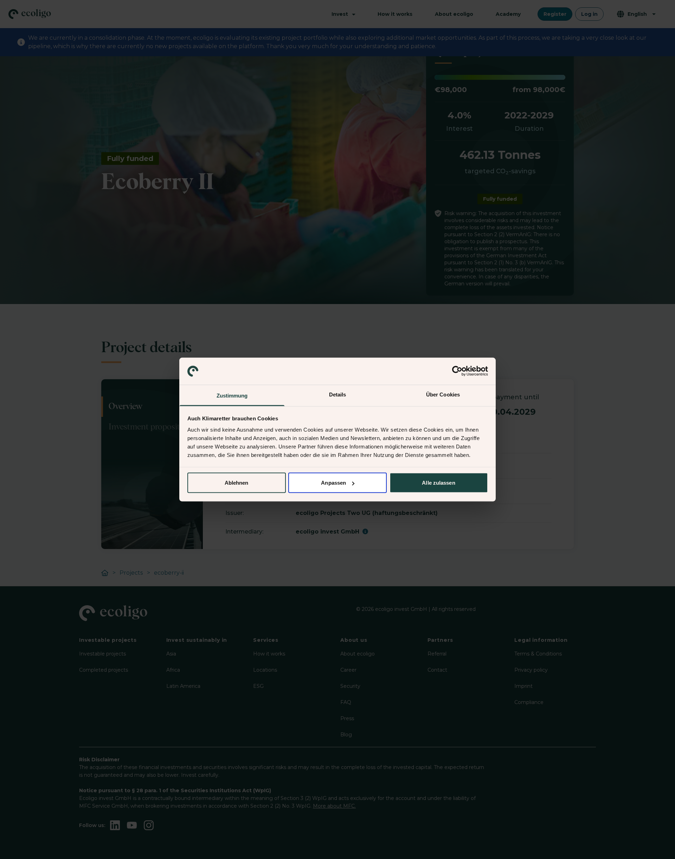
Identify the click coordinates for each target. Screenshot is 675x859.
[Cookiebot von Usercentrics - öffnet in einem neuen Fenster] (457, 371)
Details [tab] (337, 394)
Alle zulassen (438, 483)
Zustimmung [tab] (232, 395)
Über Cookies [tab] (443, 394)
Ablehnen (237, 483)
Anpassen (333, 483)
